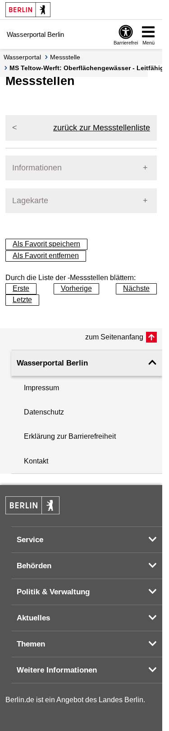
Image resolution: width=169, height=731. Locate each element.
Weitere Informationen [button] (57, 670)
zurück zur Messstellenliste (101, 127)
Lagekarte (30, 200)
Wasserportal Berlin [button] (52, 363)
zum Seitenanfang (114, 337)
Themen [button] (31, 644)
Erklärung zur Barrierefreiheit (70, 436)
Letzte (22, 299)
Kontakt (36, 461)
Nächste (136, 288)
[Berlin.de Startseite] (27, 9)
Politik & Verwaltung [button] (53, 592)
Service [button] (30, 539)
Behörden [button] (34, 566)
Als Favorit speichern (46, 244)
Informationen (37, 167)
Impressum (41, 388)
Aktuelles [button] (33, 618)
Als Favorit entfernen (46, 255)
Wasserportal (22, 57)
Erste (21, 288)
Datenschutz (44, 412)
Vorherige (76, 288)
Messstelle (65, 57)
